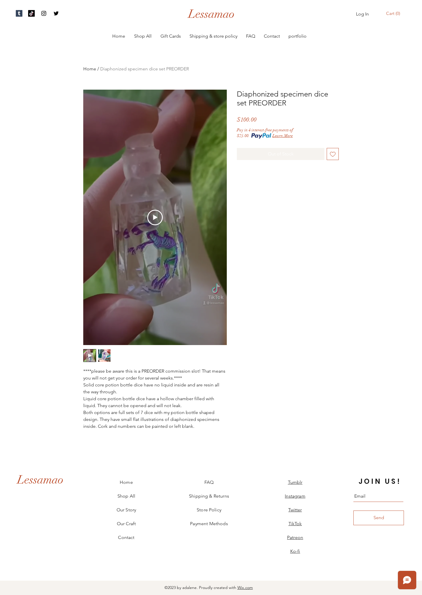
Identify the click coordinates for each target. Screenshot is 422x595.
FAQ (209, 482)
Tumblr (295, 482)
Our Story (126, 510)
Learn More (282, 135)
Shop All (126, 496)
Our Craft (126, 523)
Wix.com (245, 587)
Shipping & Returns (209, 496)
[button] (394, 13)
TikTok (295, 523)
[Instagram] (43, 13)
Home (89, 69)
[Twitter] (56, 13)
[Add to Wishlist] (333, 154)
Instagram (295, 496)
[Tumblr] (19, 13)
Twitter (295, 510)
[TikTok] (31, 13)
